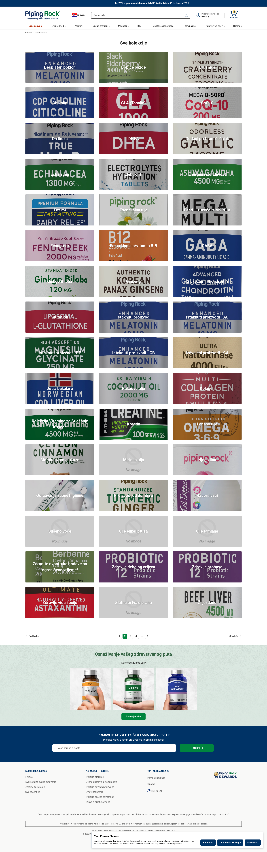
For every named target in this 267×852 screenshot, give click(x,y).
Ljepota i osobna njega (163, 26)
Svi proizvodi (58, 26)
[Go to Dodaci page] (176, 689)
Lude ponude (35, 26)
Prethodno (34, 636)
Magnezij (122, 26)
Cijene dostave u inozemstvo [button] (101, 781)
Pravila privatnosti (175, 844)
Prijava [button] (29, 777)
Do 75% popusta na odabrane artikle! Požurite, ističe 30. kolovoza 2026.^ (153, 3)
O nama (151, 784)
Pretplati (195, 747)
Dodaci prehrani (100, 26)
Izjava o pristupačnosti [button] (98, 802)
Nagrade (237, 26)
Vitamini (78, 26)
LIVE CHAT (156, 791)
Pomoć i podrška (156, 777)
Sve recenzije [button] (32, 791)
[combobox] (136, 15)
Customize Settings (230, 842)
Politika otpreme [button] (95, 777)
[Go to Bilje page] (133, 689)
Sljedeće (233, 636)
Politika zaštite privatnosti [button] (100, 796)
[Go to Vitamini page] (90, 689)
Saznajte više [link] (133, 716)
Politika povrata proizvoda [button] (100, 787)
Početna (28, 33)
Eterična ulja (190, 26)
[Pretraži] (186, 15)
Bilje (140, 26)
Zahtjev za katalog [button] (35, 787)
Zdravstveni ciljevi (214, 26)
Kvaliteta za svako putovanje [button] (40, 781)
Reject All (208, 842)
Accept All (252, 842)
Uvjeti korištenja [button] (94, 791)
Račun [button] (204, 16)
